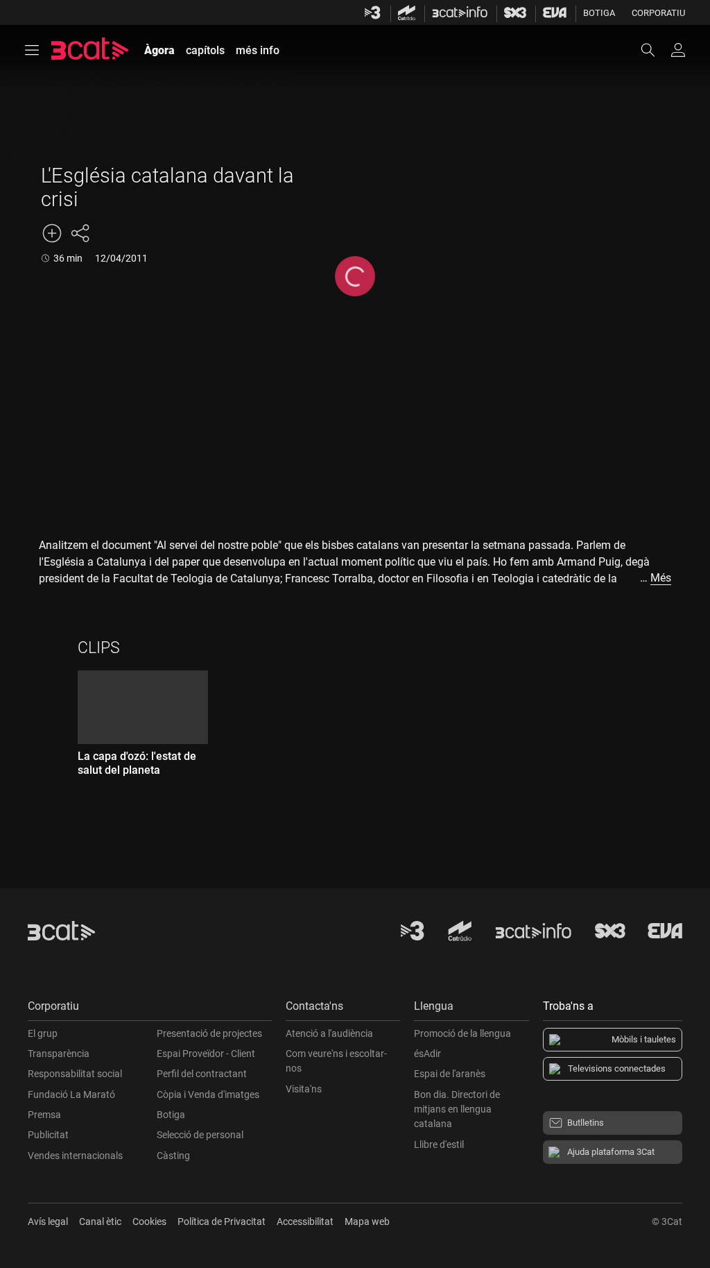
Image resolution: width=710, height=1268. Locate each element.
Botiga (599, 13)
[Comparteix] (80, 233)
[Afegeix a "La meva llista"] (52, 233)
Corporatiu (658, 13)
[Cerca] (654, 50)
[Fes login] (678, 50)
